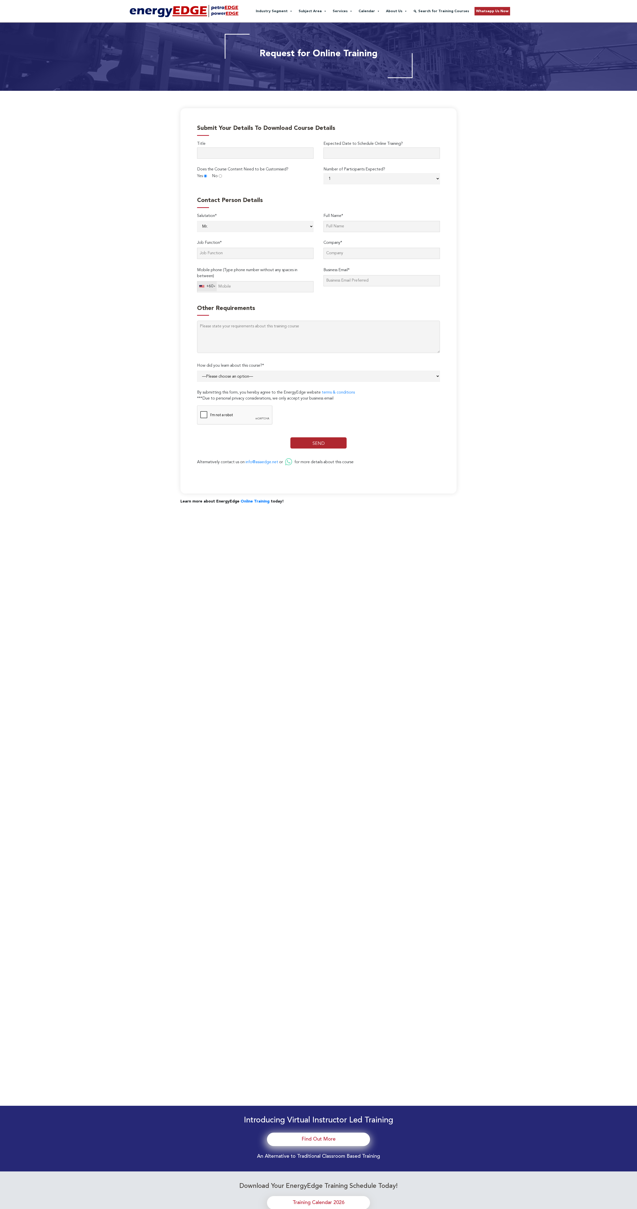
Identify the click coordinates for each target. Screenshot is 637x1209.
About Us (394, 11)
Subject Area (310, 11)
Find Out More (319, 1139)
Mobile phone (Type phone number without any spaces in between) (247, 273)
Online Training (255, 502)
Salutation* (207, 216)
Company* (332, 243)
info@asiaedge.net (262, 462)
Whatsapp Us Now (492, 11)
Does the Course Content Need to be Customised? (242, 169)
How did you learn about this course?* (230, 366)
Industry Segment (272, 11)
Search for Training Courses (443, 11)
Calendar (367, 11)
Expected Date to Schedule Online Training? (363, 144)
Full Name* (333, 216)
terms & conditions (338, 393)
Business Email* (336, 270)
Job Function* (209, 243)
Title (201, 144)
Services (340, 11)
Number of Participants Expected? (354, 169)
